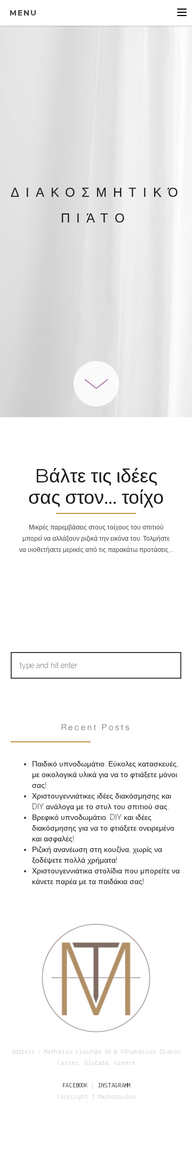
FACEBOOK (74, 1086)
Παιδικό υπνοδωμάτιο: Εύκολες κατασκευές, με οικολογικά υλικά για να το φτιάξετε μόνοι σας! (105, 774)
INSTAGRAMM (114, 1086)
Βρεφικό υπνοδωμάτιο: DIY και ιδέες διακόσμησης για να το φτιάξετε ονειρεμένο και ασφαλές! (103, 828)
